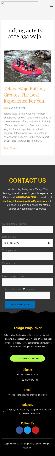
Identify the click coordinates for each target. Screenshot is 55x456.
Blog (6, 107)
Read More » (11, 148)
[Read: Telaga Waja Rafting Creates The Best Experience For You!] (27, 65)
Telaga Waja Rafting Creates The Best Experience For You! (24, 94)
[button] (51, 5)
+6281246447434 (26, 197)
